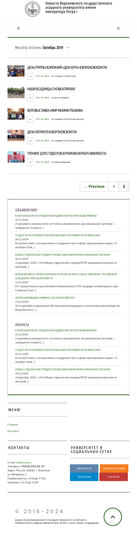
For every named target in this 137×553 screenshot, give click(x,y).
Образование (62, 162)
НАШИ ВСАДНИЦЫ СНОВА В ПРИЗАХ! (51, 89)
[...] (42, 227)
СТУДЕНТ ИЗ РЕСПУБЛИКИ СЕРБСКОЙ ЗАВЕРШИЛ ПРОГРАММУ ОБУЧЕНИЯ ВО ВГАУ (58, 235)
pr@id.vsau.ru (23, 462)
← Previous (94, 186)
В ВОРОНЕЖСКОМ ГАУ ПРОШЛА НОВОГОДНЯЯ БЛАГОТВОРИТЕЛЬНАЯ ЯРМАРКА (56, 215)
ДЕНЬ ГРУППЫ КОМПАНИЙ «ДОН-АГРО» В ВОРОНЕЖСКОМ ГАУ (67, 67)
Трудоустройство (65, 76)
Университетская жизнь (69, 119)
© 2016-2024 (39, 511)
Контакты (13, 431)
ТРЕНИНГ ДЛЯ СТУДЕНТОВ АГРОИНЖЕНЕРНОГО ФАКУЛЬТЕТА (66, 153)
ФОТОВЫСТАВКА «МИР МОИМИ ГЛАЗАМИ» (55, 110)
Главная (13, 424)
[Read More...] (30, 76)
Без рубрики (61, 98)
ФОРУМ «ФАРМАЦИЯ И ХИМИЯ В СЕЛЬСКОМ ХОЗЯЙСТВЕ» (45, 297)
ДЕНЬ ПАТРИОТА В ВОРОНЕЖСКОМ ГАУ (52, 132)
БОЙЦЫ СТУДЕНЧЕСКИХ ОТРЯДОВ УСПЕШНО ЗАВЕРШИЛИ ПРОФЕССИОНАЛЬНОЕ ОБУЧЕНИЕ (62, 254)
